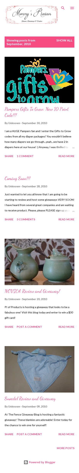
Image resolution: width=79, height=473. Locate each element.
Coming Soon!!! (17, 178)
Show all (64, 40)
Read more (66, 156)
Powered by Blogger (41, 462)
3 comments (26, 219)
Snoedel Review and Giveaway (30, 398)
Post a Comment (29, 326)
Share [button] (9, 156)
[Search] (63, 7)
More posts (65, 448)
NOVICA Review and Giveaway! (32, 291)
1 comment (25, 156)
